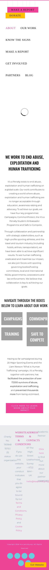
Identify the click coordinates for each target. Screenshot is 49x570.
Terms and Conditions (20, 507)
